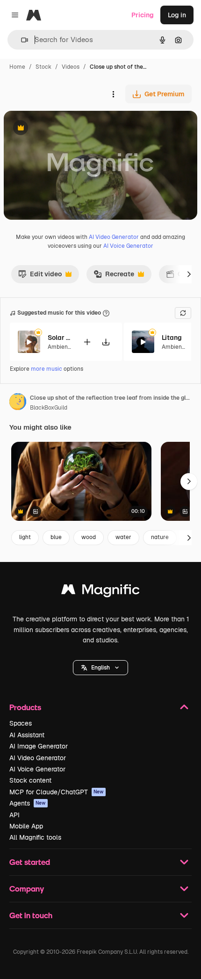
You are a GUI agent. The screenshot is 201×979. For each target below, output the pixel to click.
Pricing (142, 15)
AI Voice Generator (128, 246)
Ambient (59, 347)
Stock (43, 67)
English (100, 667)
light (25, 537)
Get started (29, 862)
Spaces (20, 723)
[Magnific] (100, 591)
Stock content (30, 780)
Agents (27, 803)
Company (26, 888)
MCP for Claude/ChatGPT (56, 792)
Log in (177, 15)
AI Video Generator (114, 237)
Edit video (40, 276)
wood (88, 537)
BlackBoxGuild (48, 407)
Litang (172, 337)
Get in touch (30, 915)
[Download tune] (105, 342)
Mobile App (26, 826)
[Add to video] (87, 342)
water (123, 537)
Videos (70, 67)
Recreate (113, 276)
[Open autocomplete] (21, 39)
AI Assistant (26, 735)
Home (17, 67)
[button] (100, 667)
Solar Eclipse (59, 337)
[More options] (113, 94)
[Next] (188, 274)
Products (25, 707)
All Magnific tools (35, 837)
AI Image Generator (38, 746)
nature (160, 537)
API (14, 815)
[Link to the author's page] (17, 403)
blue (56, 537)
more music (46, 369)
